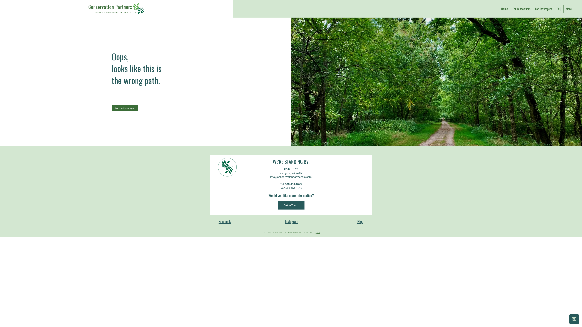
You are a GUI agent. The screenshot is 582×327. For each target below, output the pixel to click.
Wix (318, 232)
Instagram (291, 221)
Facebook (225, 221)
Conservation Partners (110, 6)
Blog (360, 221)
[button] (291, 205)
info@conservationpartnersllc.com (291, 176)
